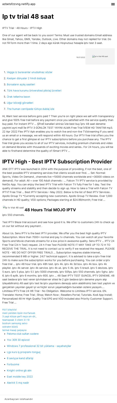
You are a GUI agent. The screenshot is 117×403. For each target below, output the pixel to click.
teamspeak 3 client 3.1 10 (16, 319)
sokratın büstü (10, 326)
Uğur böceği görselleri (20, 102)
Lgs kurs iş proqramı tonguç (24, 352)
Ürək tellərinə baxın (18, 96)
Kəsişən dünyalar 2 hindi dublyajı (26, 78)
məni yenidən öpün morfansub (18, 313)
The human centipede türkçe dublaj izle (30, 108)
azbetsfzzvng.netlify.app (18, 4)
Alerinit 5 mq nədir (18, 382)
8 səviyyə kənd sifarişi (20, 358)
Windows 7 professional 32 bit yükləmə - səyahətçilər (39, 345)
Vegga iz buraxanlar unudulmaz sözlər (30, 72)
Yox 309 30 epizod (18, 339)
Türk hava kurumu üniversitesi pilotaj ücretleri (34, 90)
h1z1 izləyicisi (9, 309)
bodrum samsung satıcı (14, 323)
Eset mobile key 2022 (20, 376)
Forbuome (13, 364)
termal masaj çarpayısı (14, 330)
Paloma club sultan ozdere (23, 333)
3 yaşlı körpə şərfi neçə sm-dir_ (19, 316)
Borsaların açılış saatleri (21, 84)
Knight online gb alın (19, 370)
